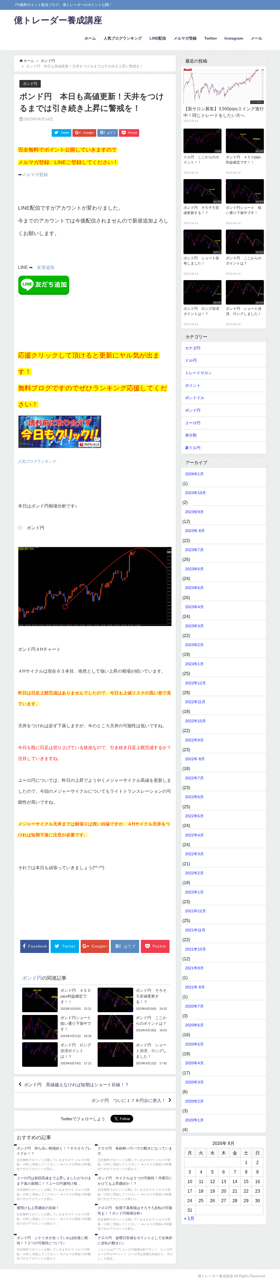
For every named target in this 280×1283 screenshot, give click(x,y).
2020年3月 (194, 1082)
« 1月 (189, 1218)
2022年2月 (194, 873)
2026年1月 (194, 474)
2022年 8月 (195, 759)
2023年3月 (194, 626)
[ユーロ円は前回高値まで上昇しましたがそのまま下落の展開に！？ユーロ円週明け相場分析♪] (54, 1189)
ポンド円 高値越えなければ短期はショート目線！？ (76, 1084)
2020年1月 (194, 1120)
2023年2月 (194, 645)
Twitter (210, 38)
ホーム (90, 38)
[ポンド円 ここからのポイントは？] (132, 1027)
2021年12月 (195, 911)
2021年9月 (194, 968)
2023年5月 (194, 588)
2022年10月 (195, 721)
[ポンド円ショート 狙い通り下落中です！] (57, 1027)
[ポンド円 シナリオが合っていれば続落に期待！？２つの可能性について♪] (54, 1249)
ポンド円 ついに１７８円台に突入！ (128, 1100)
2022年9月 (194, 740)
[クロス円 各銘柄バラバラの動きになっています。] (135, 1159)
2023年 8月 (195, 531)
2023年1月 (194, 664)
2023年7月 (194, 550)
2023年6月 (194, 569)
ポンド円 (30, 83)
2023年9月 (194, 512)
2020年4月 (194, 1063)
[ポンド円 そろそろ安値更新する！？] (132, 1000)
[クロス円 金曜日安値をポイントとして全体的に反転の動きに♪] (135, 1249)
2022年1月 (194, 892)
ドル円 (191, 360)
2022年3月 (194, 854)
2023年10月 (195, 493)
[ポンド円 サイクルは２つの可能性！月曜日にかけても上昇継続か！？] (135, 1189)
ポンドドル (194, 398)
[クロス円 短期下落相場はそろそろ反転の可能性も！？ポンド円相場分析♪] (135, 1219)
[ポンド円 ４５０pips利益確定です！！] (57, 1000)
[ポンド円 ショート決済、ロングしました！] (132, 1054)
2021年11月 (195, 930)
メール (256, 38)
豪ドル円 (192, 448)
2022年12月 (195, 683)
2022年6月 (194, 797)
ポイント (192, 385)
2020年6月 (194, 1025)
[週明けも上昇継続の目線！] (54, 1216)
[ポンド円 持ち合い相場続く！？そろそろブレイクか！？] (54, 1159)
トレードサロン (198, 373)
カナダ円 (192, 348)
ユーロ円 (192, 423)
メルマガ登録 (185, 38)
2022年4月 (194, 835)
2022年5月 (194, 816)
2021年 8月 (195, 987)
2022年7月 (194, 778)
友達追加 (45, 267)
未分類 (191, 435)
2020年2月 (194, 1101)
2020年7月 (194, 1006)
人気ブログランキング (123, 38)
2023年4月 (194, 607)
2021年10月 (195, 949)
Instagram (233, 38)
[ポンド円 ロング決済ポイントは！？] (57, 1054)
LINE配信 (158, 38)
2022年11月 (195, 702)
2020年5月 (194, 1044)
